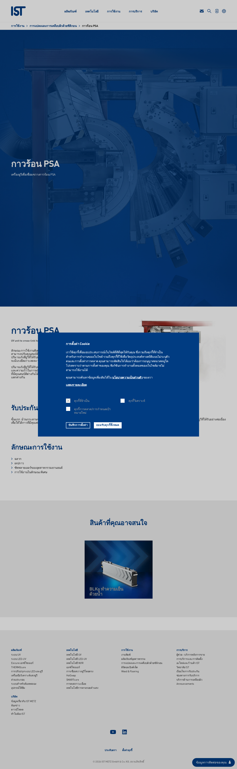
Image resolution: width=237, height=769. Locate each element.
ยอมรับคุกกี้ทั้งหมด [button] (107, 425)
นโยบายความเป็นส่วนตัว (127, 377)
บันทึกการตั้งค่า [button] (78, 425)
